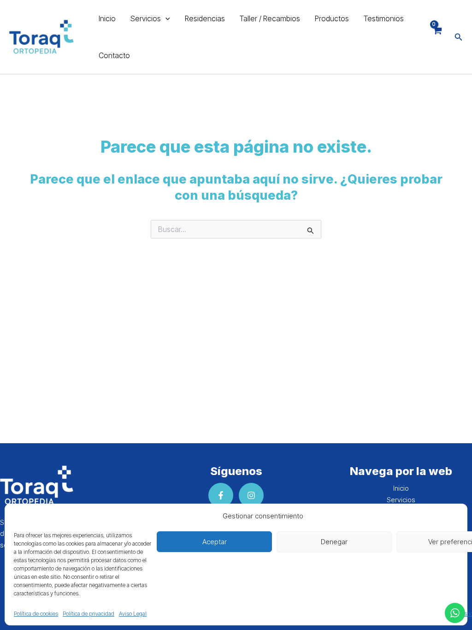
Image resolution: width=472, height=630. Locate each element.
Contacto (114, 55)
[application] (165, 18)
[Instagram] (251, 495)
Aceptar (214, 541)
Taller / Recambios (270, 18)
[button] (458, 37)
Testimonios (384, 18)
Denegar (334, 541)
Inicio (107, 18)
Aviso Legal (133, 613)
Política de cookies (36, 613)
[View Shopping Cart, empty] (436, 37)
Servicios (145, 18)
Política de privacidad (88, 613)
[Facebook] (220, 495)
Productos (332, 18)
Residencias (205, 18)
